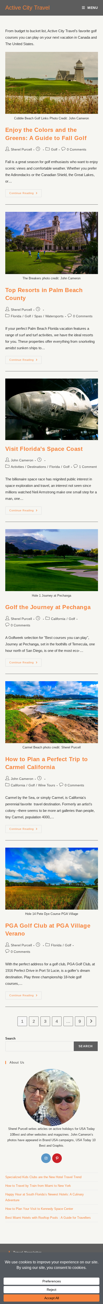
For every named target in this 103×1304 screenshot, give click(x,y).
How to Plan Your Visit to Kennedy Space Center (39, 1209)
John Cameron (22, 460)
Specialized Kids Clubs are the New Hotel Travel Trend (43, 1177)
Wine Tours (46, 785)
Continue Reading (25, 192)
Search (10, 1038)
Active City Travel (27, 7)
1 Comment (88, 467)
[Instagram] (46, 1158)
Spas (38, 316)
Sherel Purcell (21, 149)
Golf (54, 149)
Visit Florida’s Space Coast (44, 449)
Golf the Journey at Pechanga (48, 607)
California (58, 619)
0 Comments (76, 149)
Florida (16, 316)
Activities (17, 467)
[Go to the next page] (91, 1021)
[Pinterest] (57, 1158)
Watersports (54, 316)
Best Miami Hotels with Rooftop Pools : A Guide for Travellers (48, 1217)
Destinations (36, 467)
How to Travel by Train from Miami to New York (38, 1186)
